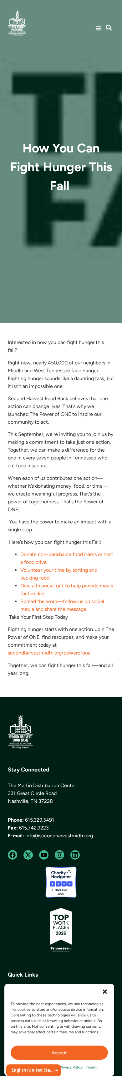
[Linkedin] (75, 855)
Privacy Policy (71, 1067)
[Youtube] (43, 855)
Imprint (92, 1067)
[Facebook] (12, 855)
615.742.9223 (34, 828)
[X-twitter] (28, 855)
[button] (105, 992)
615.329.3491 (39, 820)
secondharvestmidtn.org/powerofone (50, 653)
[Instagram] (59, 855)
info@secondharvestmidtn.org (59, 836)
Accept (59, 1053)
